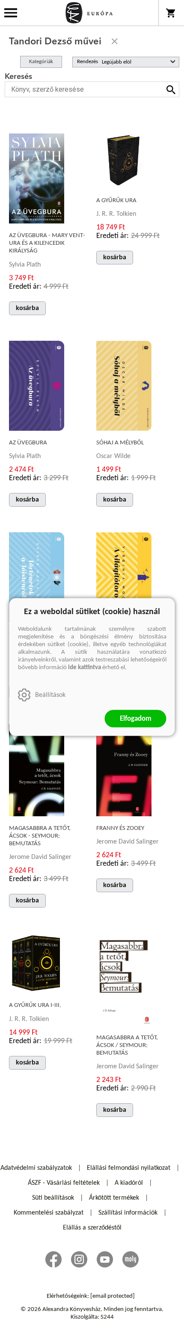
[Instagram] (79, 1259)
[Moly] (130, 1259)
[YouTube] (105, 1259)
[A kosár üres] (171, 13)
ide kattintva (84, 667)
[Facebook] (53, 1259)
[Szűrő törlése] (115, 41)
